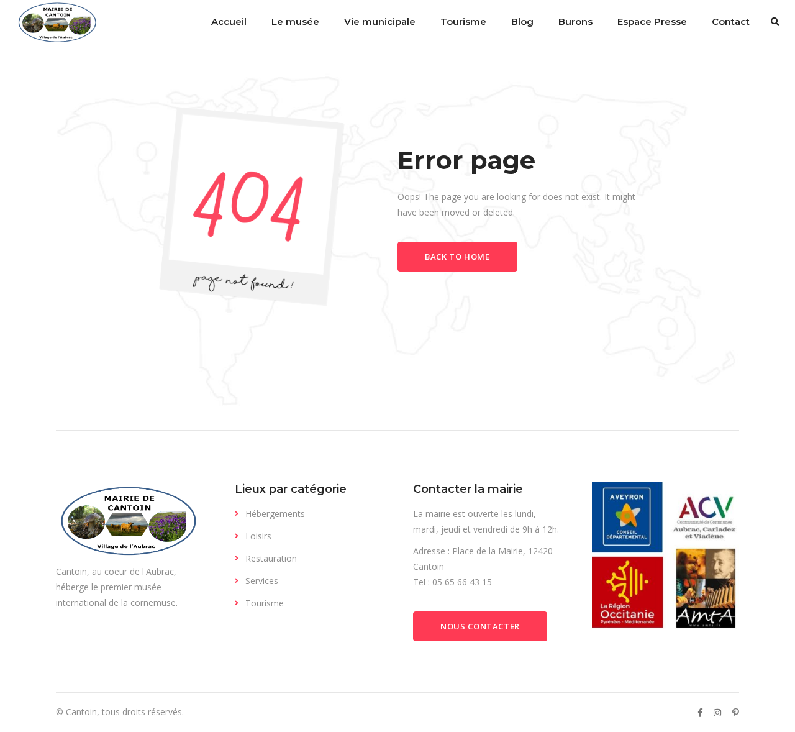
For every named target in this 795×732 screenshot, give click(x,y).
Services (261, 581)
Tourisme (264, 603)
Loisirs (258, 536)
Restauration (271, 558)
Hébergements (275, 513)
